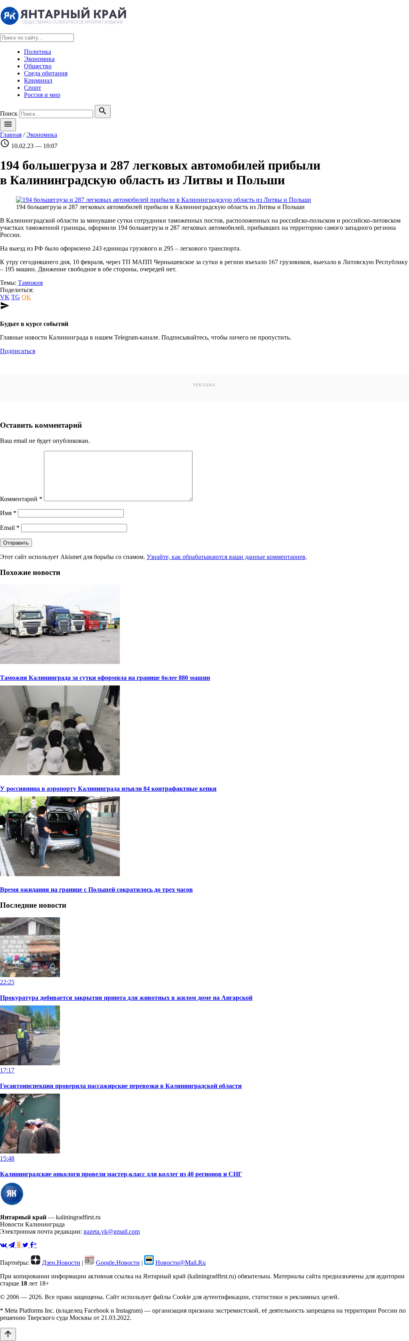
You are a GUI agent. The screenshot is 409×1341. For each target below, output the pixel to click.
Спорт (32, 87)
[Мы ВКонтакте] (4, 1245)
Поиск (9, 113)
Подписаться (17, 351)
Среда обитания (46, 73)
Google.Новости (118, 1262)
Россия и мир (42, 94)
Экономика (39, 58)
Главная (11, 134)
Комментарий (21, 499)
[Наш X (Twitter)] (26, 1245)
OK (26, 297)
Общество (38, 66)
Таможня (30, 282)
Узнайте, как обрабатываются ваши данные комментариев (226, 556)
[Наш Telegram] (12, 1245)
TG (15, 297)
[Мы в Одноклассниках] (19, 1245)
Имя (8, 513)
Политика (37, 51)
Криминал (38, 80)
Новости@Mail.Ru (180, 1262)
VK (5, 297)
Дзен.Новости (61, 1262)
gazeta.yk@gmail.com (111, 1231)
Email (10, 527)
